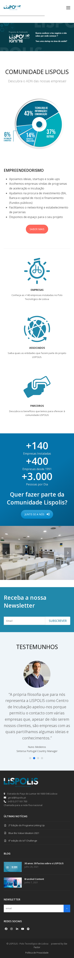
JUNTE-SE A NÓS (34, 514)
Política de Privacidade (36, 952)
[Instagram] (11, 928)
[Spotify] (28, 928)
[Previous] (6, 553)
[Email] (24, 621)
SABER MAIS (37, 229)
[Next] (67, 553)
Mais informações (57, 52)
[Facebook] (6, 928)
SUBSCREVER (58, 621)
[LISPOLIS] (21, 786)
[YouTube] (22, 928)
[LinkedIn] (17, 928)
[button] (68, 7)
